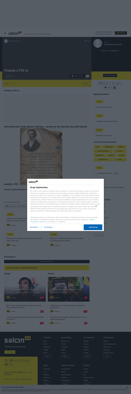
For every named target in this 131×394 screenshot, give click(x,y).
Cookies (41, 221)
